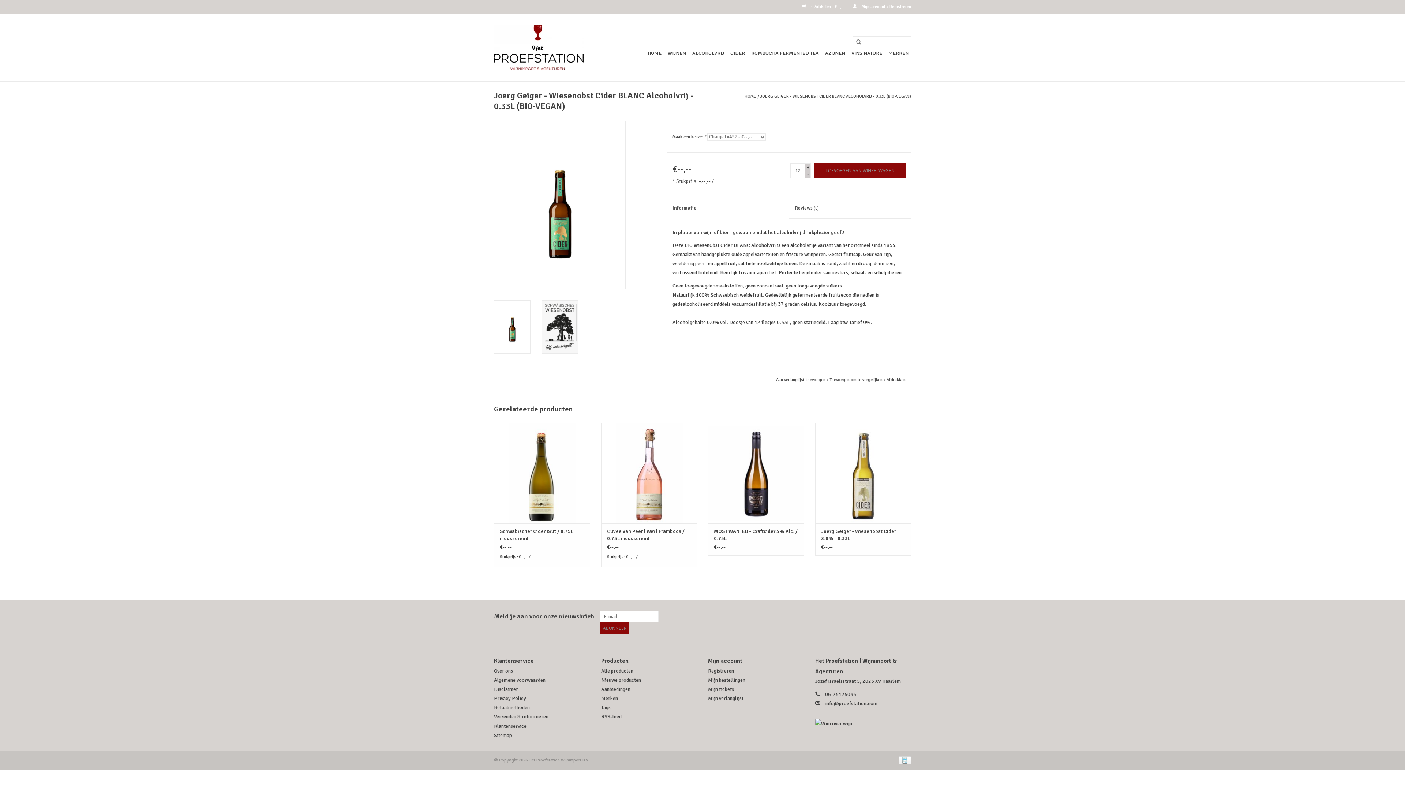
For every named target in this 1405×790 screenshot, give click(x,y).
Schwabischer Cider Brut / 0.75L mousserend (536, 535)
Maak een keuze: (689, 137)
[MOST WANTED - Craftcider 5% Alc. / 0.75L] (756, 473)
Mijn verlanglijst (725, 698)
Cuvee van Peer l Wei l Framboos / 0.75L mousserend (646, 535)
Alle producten (617, 671)
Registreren (721, 671)
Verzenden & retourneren (521, 717)
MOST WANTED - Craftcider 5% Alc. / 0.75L (756, 535)
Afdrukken (896, 380)
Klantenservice (510, 726)
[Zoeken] (856, 42)
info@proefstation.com (851, 703)
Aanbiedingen (615, 689)
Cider (737, 53)
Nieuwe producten (621, 680)
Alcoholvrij (708, 53)
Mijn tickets (721, 689)
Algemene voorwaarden (520, 680)
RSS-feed (611, 717)
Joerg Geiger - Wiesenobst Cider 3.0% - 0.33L (858, 535)
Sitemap (503, 735)
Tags (606, 707)
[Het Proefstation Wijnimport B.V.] (539, 47)
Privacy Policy (510, 698)
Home (655, 53)
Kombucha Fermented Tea (785, 53)
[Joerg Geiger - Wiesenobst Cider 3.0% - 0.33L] (863, 473)
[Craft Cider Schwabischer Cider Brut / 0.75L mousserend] (542, 473)
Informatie (684, 208)
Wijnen (677, 53)
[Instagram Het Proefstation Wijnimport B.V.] (905, 616)
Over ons (503, 671)
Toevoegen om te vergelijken (856, 380)
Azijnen (835, 53)
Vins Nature (866, 53)
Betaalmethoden (512, 707)
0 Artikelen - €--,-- (827, 7)
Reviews (807, 208)
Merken (898, 53)
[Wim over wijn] (863, 723)
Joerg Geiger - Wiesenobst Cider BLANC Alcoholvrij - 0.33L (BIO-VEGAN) (835, 96)
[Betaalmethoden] (903, 760)
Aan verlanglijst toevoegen (800, 380)
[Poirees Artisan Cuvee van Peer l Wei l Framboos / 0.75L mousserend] (649, 473)
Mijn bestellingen (726, 680)
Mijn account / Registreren (886, 7)
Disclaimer (506, 689)
